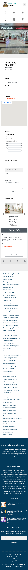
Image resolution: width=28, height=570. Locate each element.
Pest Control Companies (10, 387)
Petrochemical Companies (11, 390)
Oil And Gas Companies (10, 382)
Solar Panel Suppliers (9, 410)
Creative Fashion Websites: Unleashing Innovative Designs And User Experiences (17, 511)
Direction (5, 14)
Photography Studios (9, 397)
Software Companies (9, 408)
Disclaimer (19, 557)
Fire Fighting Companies (10, 325)
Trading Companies (9, 427)
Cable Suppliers (8, 287)
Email (14, 20)
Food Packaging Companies (11, 328)
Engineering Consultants (10, 323)
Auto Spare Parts (8, 276)
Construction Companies (10, 306)
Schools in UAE (7, 402)
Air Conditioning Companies (11, 274)
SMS (22, 20)
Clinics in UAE (7, 300)
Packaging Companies (10, 385)
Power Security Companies (11, 400)
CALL (5, 20)
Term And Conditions (14, 559)
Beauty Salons (7, 279)
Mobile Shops (7, 374)
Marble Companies (9, 368)
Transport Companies (10, 429)
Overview (14, 14)
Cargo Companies (8, 292)
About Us (9, 555)
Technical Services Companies (12, 418)
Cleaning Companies (9, 298)
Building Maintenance (9, 282)
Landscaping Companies (10, 358)
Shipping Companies (9, 405)
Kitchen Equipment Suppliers (12, 355)
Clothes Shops (7, 303)
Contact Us (18, 555)
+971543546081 (7, 247)
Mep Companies (8, 371)
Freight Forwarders (9, 330)
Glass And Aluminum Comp (11, 338)
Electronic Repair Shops (10, 318)
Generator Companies (10, 335)
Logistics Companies (9, 360)
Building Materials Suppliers (11, 284)
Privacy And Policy (14, 561)
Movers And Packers (9, 377)
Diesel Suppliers (8, 311)
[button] (24, 4)
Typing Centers (8, 435)
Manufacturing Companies (11, 366)
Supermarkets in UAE (9, 413)
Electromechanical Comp (11, 315)
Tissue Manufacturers (9, 421)
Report (14, 255)
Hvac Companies (8, 343)
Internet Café (7, 348)
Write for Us (9, 557)
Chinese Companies (9, 295)
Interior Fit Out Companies (11, 346)
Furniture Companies (9, 333)
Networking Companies (10, 379)
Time (22, 14)
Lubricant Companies (9, 363)
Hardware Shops (8, 341)
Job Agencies (7, 351)
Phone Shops (7, 393)
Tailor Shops (7, 416)
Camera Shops (7, 290)
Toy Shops (6, 424)
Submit (14, 191)
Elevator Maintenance (10, 320)
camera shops (10, 98)
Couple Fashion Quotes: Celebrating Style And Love (16, 503)
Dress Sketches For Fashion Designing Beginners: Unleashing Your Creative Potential (16, 519)
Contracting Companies (10, 308)
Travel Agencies (8, 432)
